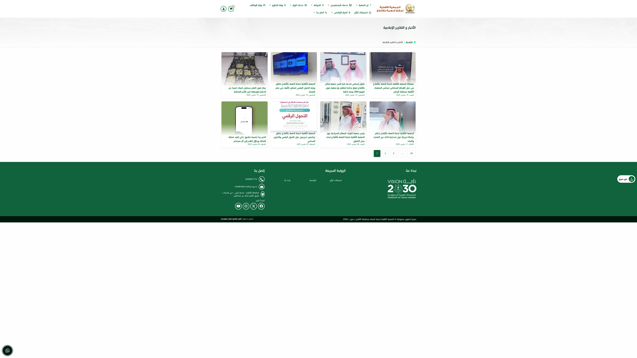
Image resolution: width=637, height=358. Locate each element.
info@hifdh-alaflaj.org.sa (246, 186)
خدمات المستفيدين (339, 5)
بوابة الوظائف (256, 5)
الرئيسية (409, 42)
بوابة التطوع (277, 5)
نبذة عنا (287, 180)
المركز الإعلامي (340, 12)
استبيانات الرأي (361, 12)
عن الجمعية (364, 5)
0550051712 (251, 179)
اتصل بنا (320, 12)
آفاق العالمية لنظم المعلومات (231, 218)
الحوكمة (317, 5)
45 (411, 153)
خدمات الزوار (298, 5)
